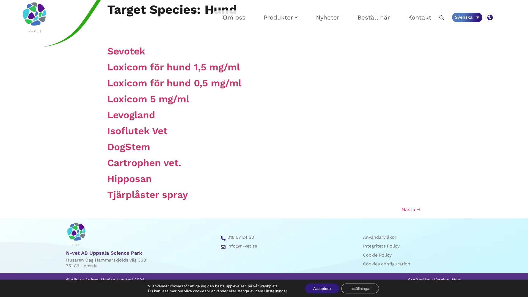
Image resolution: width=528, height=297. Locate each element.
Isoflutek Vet (137, 131)
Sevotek (126, 51)
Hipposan (129, 179)
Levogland (131, 115)
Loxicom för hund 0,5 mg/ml (174, 83)
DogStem (128, 147)
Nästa (411, 209)
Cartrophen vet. (144, 163)
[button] (441, 18)
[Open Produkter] (296, 17)
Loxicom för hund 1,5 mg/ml (173, 67)
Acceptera (322, 288)
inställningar (276, 291)
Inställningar (360, 288)
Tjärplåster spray (147, 194)
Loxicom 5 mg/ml (148, 99)
